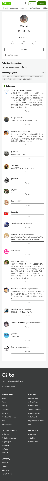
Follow (24, 49)
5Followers (35, 43)
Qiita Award (32, 417)
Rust (22, 76)
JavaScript (38, 76)
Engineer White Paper (36, 420)
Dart (4, 76)
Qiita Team (32, 434)
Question (23, 8)
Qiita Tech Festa (34, 413)
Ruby (4, 79)
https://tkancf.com (12, 55)
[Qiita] (6, 3)
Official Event (35, 8)
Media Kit (5, 413)
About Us (5, 463)
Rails (9, 79)
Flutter (9, 76)
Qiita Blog (5, 470)
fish (31, 76)
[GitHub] (19, 31)
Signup (41, 3)
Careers (4, 466)
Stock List (14, 8)
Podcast (5, 453)
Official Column (33, 406)
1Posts (13, 43)
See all (44, 72)
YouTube (5, 449)
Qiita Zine (31, 438)
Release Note (33, 398)
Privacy (4, 406)
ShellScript (27, 79)
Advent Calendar (34, 409)
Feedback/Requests (9, 417)
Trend (5, 8)
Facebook (5, 445)
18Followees (24, 43)
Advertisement (7, 424)
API (29, 424)
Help (3, 420)
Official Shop (33, 442)
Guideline (5, 409)
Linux (20, 79)
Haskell (16, 76)
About (4, 398)
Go (27, 76)
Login (32, 3)
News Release (7, 474)
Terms (4, 402)
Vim (14, 79)
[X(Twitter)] (24, 31)
